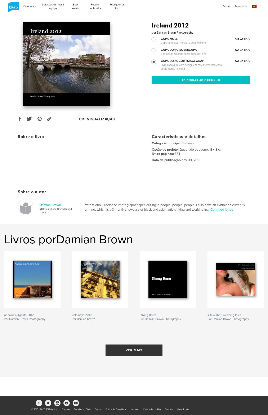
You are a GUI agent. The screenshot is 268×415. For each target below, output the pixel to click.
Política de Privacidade (116, 409)
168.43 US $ (242, 50)
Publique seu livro (117, 6)
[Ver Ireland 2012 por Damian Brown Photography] (66, 64)
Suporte (169, 409)
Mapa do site (183, 409)
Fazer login (241, 6)
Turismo (188, 143)
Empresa (66, 409)
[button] (254, 6)
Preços (98, 409)
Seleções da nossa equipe (53, 6)
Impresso (135, 409)
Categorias (29, 6)
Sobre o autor (32, 191)
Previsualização (97, 119)
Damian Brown (50, 205)
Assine (226, 6)
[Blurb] (13, 8)
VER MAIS (134, 350)
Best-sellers (76, 6)
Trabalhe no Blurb (82, 409)
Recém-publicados (95, 6)
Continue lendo (221, 210)
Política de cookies (152, 409)
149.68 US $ (242, 39)
